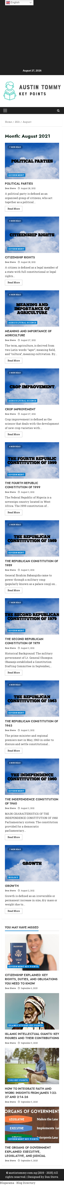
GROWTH (32, 863)
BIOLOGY (13, 877)
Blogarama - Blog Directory (17, 1183)
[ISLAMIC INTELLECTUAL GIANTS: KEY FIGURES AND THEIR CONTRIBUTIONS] (32, 1011)
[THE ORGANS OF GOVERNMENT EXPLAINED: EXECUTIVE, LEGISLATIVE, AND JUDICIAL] (32, 1125)
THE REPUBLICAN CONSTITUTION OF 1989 (32, 538)
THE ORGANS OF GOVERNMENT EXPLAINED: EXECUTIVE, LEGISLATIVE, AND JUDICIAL (28, 1151)
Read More (15, 209)
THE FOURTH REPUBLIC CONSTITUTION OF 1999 (32, 460)
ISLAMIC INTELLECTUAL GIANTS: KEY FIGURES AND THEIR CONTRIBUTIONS (32, 1036)
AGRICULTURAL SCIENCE (22, 322)
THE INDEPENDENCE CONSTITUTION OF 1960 (32, 777)
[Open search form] (58, 110)
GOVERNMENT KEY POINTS (23, 966)
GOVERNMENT (16, 175)
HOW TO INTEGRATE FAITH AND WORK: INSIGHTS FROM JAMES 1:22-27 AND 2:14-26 (31, 1093)
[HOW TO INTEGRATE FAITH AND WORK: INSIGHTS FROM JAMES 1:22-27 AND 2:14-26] (32, 1066)
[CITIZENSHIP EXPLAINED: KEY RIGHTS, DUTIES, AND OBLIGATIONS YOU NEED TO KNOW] (32, 952)
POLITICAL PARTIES (32, 161)
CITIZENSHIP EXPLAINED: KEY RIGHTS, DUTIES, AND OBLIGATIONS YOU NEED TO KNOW (31, 979)
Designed (34, 1177)
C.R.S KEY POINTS (18, 1080)
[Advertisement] (32, 34)
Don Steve (10, 188)
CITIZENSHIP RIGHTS (32, 235)
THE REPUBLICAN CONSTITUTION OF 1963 (32, 698)
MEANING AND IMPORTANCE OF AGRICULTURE (32, 308)
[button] (5, 110)
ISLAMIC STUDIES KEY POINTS (25, 1025)
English (15, 2)
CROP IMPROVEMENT (32, 386)
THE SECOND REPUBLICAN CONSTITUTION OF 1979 (32, 616)
